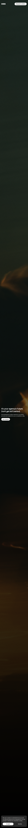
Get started (6, 419)
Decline (20, 824)
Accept (8, 824)
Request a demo (20, 4)
